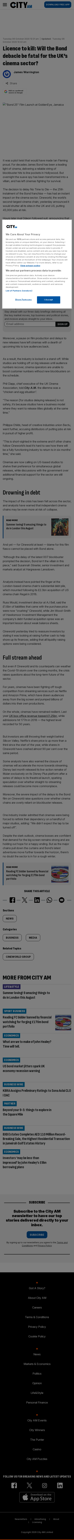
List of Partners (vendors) (19, 291)
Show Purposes (23, 299)
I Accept (48, 300)
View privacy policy (30, 266)
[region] (37, 264)
